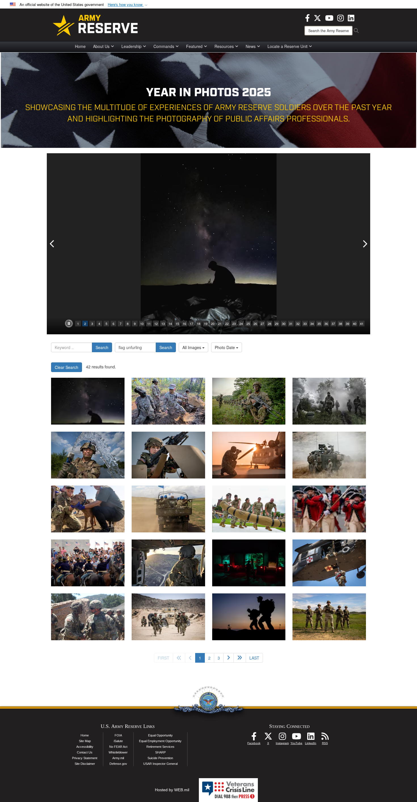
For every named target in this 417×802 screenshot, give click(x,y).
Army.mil (118, 758)
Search (102, 347)
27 (262, 323)
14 (170, 323)
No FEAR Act (118, 746)
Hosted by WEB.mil (172, 790)
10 (142, 323)
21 (220, 323)
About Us (101, 46)
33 (305, 323)
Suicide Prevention (160, 758)
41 (361, 323)
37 (333, 323)
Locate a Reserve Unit (288, 46)
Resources (224, 46)
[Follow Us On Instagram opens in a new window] (282, 738)
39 (347, 323)
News (251, 46)
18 (198, 323)
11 (149, 323)
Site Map (85, 741)
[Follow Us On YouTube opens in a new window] (296, 738)
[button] (128, 5)
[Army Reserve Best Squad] (329, 616)
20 (212, 323)
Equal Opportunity (160, 735)
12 (156, 323)
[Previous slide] (52, 243)
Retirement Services (160, 746)
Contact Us (84, 752)
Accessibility (84, 746)
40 (354, 323)
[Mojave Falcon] (168, 616)
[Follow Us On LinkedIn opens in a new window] (311, 738)
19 (205, 323)
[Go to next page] (228, 658)
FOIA (118, 735)
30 (283, 323)
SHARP (160, 752)
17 (191, 323)
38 (340, 323)
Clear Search (66, 367)
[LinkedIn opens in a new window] (351, 17)
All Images (192, 347)
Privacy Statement (84, 758)
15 (177, 323)
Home (80, 46)
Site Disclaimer (85, 763)
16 (184, 323)
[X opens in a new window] (317, 17)
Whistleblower (118, 752)
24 (241, 323)
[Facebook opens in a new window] (307, 17)
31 (290, 323)
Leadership (131, 46)
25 (248, 323)
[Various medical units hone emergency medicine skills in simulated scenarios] (249, 562)
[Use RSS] (325, 738)
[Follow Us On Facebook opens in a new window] (254, 738)
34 (312, 323)
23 (234, 323)
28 (269, 323)
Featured (194, 46)
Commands (163, 46)
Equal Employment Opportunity (160, 741)
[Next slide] (364, 243)
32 (298, 323)
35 (319, 323)
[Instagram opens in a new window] (340, 17)
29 (276, 323)
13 (163, 323)
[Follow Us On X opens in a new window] (268, 738)
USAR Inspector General (160, 763)
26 (255, 323)
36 (326, 323)
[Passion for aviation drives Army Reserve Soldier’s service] (168, 562)
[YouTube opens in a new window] (329, 17)
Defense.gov (118, 763)
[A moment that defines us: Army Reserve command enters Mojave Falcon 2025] (88, 616)
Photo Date (225, 347)
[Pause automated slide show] (69, 323)
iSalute (118, 741)
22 (227, 323)
